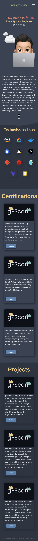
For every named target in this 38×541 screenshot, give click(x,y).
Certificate (11, 246)
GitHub (11, 420)
